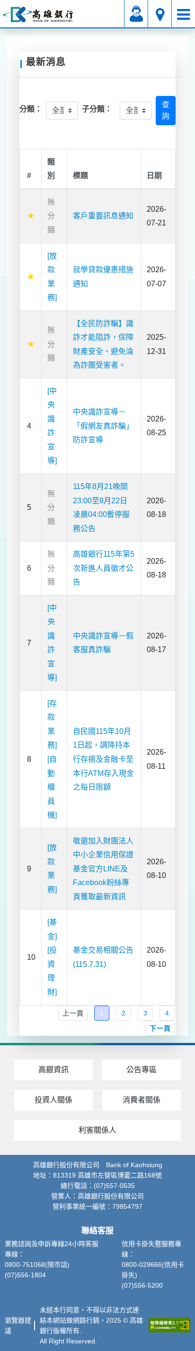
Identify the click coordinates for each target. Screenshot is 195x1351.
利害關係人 (97, 1130)
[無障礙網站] (169, 1325)
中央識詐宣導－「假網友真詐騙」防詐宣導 (103, 426)
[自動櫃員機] (52, 787)
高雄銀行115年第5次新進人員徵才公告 (103, 568)
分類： (30, 109)
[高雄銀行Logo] (37, 14)
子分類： (97, 109)
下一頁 (160, 1028)
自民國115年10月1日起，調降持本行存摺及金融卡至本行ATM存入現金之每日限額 (103, 759)
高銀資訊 (53, 1070)
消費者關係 (141, 1100)
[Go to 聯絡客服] (136, 14)
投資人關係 (53, 1100)
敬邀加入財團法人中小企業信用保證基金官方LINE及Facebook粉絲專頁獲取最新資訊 (103, 869)
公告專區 (141, 1070)
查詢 (165, 110)
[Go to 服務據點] (159, 14)
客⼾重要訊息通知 (103, 216)
